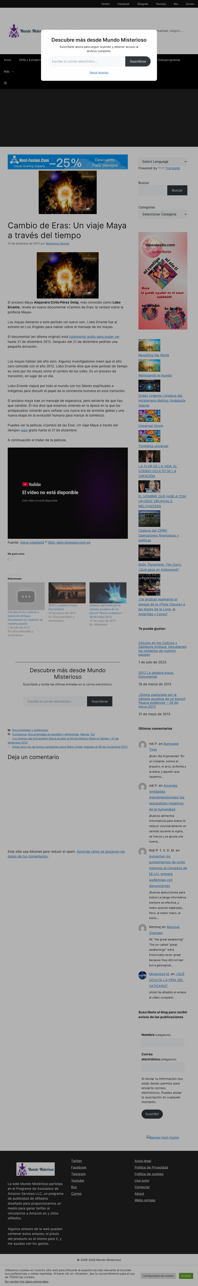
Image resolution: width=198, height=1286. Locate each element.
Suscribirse (138, 61)
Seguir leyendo (99, 72)
